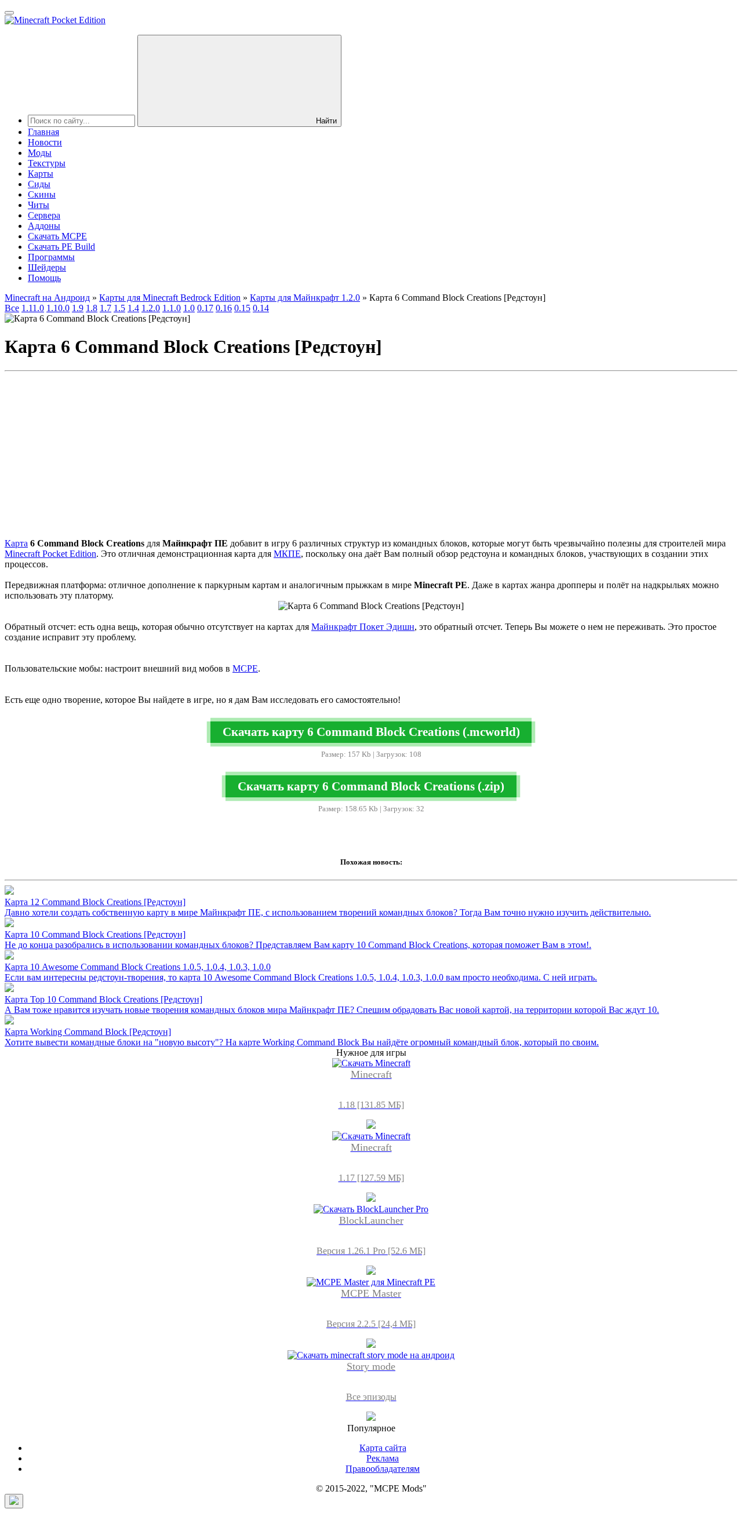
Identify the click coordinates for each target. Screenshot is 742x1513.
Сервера (44, 215)
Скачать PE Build (61, 246)
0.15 (242, 308)
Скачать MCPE (57, 236)
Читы (38, 205)
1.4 (133, 308)
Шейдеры (47, 267)
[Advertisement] (371, 457)
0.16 (224, 308)
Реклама (382, 1458)
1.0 (189, 308)
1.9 (77, 308)
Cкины (42, 194)
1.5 (119, 308)
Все (12, 308)
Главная (43, 132)
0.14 (261, 308)
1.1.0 (171, 308)
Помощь (44, 278)
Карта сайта (382, 1448)
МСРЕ (245, 668)
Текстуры (47, 163)
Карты (40, 173)
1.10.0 (58, 308)
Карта (16, 543)
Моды (40, 153)
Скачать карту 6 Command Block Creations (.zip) (371, 786)
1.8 (91, 308)
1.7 (105, 308)
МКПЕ (287, 554)
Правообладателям (382, 1469)
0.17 (205, 308)
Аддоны (44, 226)
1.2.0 (150, 308)
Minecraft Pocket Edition (50, 554)
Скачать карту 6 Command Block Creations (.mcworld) (371, 731)
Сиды (39, 184)
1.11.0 (32, 308)
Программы (51, 257)
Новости (45, 142)
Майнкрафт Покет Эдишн (362, 627)
